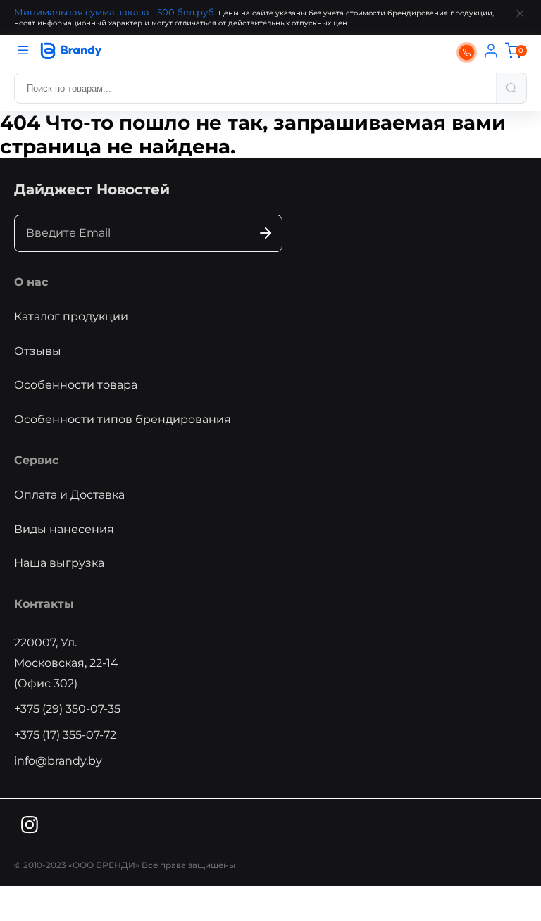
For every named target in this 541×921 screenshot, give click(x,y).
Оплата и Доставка (69, 494)
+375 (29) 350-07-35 (67, 708)
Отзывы (37, 351)
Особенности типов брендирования (122, 419)
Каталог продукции (71, 316)
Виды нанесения (64, 529)
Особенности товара (75, 384)
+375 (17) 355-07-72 (65, 734)
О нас (31, 282)
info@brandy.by (58, 761)
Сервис (36, 460)
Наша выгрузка (59, 563)
